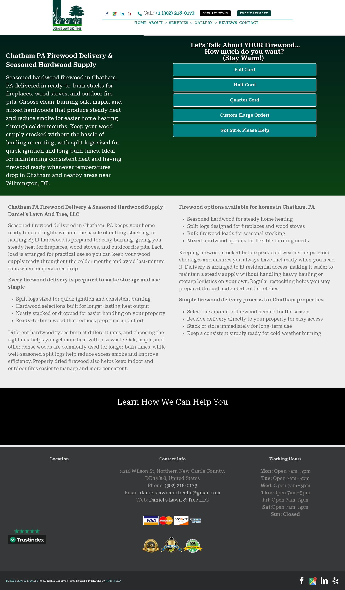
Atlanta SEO (113, 580)
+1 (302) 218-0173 (174, 13)
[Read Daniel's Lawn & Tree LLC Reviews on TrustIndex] (27, 540)
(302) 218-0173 (181, 485)
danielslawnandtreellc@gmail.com (180, 493)
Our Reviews (215, 13)
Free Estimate (254, 13)
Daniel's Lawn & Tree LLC (179, 500)
